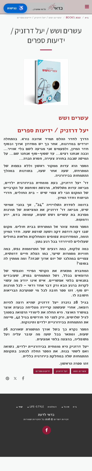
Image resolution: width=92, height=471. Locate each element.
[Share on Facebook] (23, 378)
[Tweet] (15, 378)
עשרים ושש (79, 371)
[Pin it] (7, 378)
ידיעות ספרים (43, 371)
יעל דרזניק (61, 371)
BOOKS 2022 (73, 17)
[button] (87, 7)
